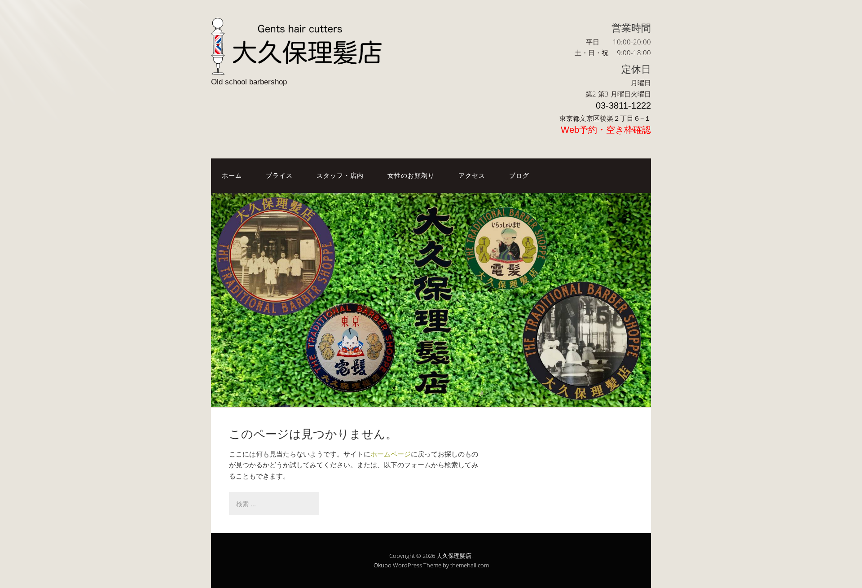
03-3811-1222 (623, 105)
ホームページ (390, 453)
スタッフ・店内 (340, 175)
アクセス (471, 175)
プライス (279, 175)
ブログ (519, 175)
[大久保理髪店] (301, 66)
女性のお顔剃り (411, 175)
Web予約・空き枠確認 (606, 130)
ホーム (232, 175)
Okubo (382, 565)
